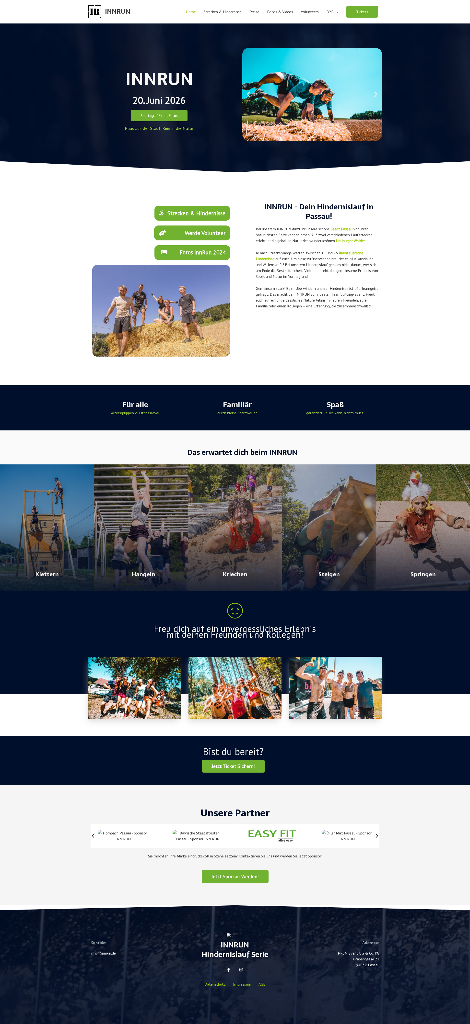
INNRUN (117, 11)
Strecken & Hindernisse (223, 11)
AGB (262, 984)
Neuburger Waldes (350, 240)
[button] (362, 12)
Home (191, 11)
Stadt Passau (341, 228)
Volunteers (310, 11)
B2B (330, 11)
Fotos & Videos (280, 11)
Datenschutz (215, 984)
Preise (254, 11)
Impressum (242, 984)
